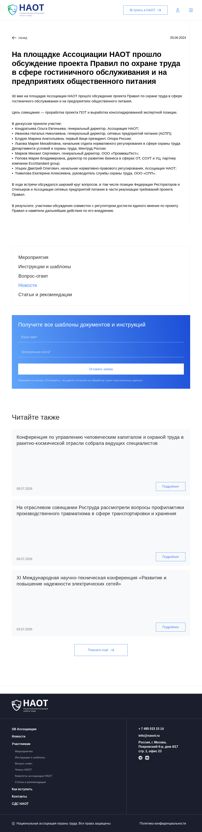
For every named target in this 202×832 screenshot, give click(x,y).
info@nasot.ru (149, 735)
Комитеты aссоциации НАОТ (33, 775)
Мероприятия (33, 257)
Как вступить (22, 789)
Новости (27, 285)
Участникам (21, 744)
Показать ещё (98, 650)
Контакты (19, 796)
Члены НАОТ (23, 769)
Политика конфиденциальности (163, 823)
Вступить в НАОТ (142, 10)
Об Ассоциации (24, 729)
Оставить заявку (101, 369)
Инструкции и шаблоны (44, 266)
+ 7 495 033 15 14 (151, 728)
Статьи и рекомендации (45, 294)
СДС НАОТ (20, 803)
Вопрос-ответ (33, 276)
